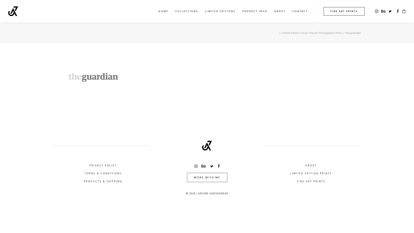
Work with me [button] (207, 177)
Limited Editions (220, 11)
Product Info (255, 11)
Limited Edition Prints (311, 173)
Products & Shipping (103, 181)
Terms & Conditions (103, 173)
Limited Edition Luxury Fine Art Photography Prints (311, 33)
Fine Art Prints (311, 181)
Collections (186, 11)
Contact (300, 11)
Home (163, 11)
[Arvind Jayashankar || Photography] (13, 11)
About (279, 11)
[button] (377, 11)
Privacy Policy (103, 165)
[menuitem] (163, 11)
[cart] (403, 11)
